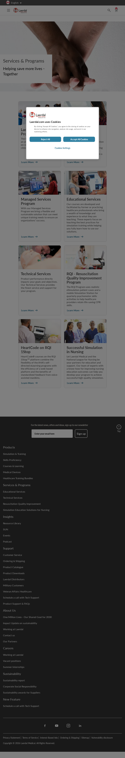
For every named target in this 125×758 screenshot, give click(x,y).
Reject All (45, 139)
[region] (62, 133)
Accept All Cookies (79, 139)
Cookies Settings (62, 147)
